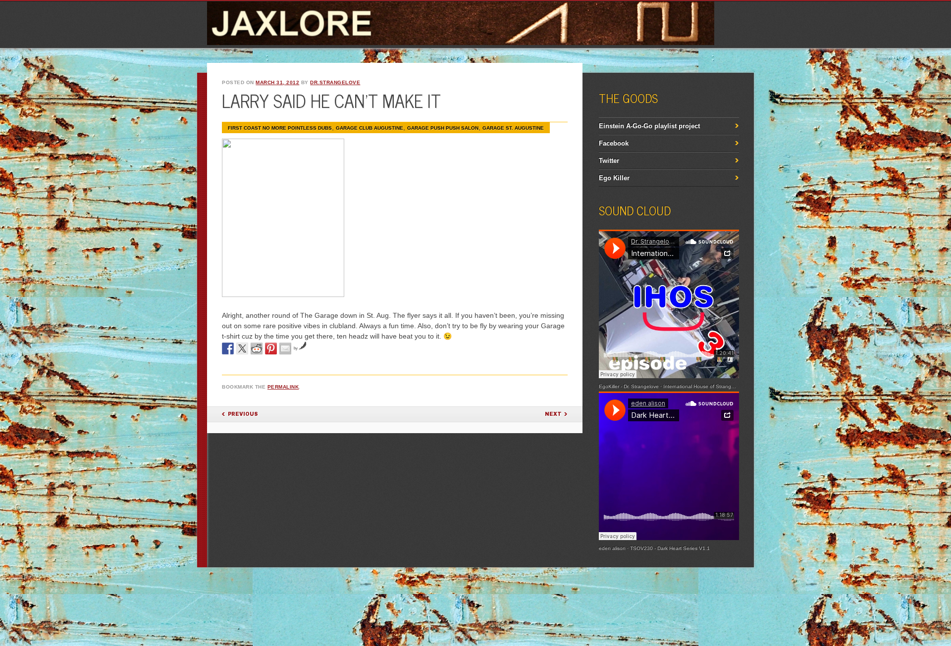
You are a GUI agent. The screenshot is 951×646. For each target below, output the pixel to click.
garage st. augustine (513, 128)
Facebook (614, 143)
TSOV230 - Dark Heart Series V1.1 (670, 548)
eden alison (612, 548)
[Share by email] (285, 348)
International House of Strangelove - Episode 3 (717, 386)
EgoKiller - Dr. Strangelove (629, 386)
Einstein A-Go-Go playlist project (649, 126)
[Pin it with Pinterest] (271, 348)
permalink (283, 387)
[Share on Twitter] (242, 348)
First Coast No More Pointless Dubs (280, 128)
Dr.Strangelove (335, 82)
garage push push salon (442, 128)
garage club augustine (369, 128)
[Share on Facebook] (228, 348)
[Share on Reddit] (257, 348)
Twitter (609, 160)
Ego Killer (614, 178)
